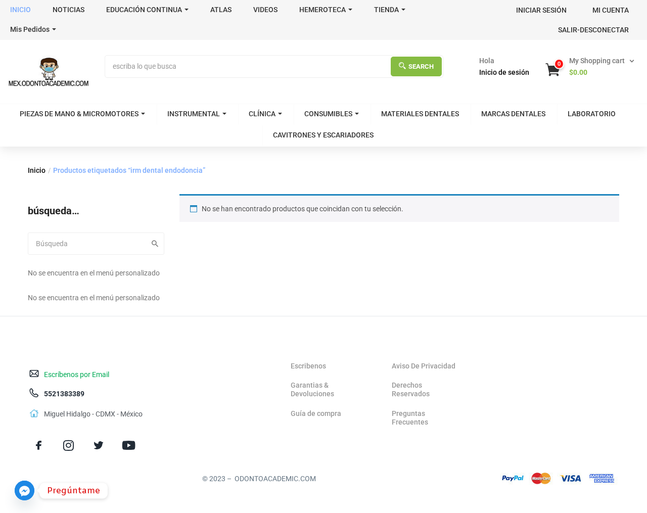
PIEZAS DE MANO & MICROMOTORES (79, 114)
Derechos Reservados (411, 389)
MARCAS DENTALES (513, 114)
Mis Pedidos (30, 29)
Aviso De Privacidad (423, 366)
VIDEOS (265, 10)
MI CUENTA (610, 10)
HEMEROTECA (322, 10)
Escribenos (308, 366)
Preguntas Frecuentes (410, 417)
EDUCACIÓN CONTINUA (144, 10)
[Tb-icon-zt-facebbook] (39, 445)
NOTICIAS (68, 10)
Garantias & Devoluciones (312, 389)
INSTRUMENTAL (193, 114)
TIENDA (386, 10)
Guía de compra (316, 413)
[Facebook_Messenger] (24, 490)
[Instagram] (68, 445)
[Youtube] (129, 445)
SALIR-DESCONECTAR (593, 30)
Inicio (36, 170)
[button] (590, 66)
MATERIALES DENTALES (420, 114)
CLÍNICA (262, 114)
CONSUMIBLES (328, 114)
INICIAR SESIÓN (541, 10)
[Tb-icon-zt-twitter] (98, 445)
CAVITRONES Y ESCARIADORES (323, 135)
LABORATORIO (592, 114)
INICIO (20, 10)
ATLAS (221, 10)
